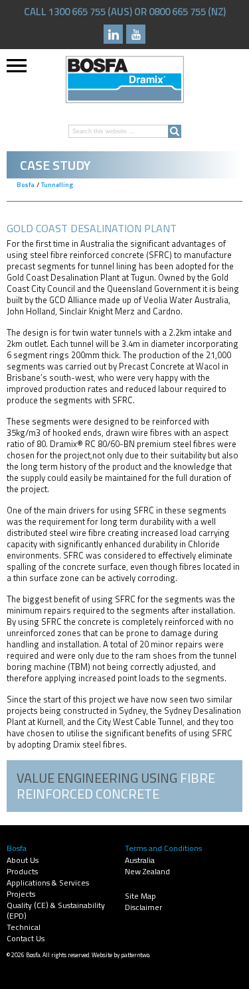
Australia (140, 860)
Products (22, 871)
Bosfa (125, 79)
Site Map (140, 896)
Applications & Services (48, 882)
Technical (24, 927)
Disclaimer (143, 907)
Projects (21, 894)
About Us (23, 860)
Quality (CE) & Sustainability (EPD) (56, 910)
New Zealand (147, 871)
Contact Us (25, 938)
